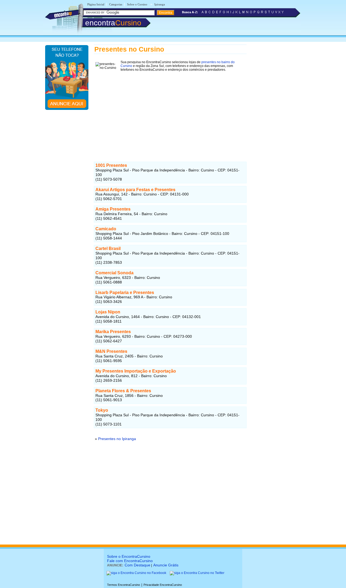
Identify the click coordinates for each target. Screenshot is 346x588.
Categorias (115, 4)
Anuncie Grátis (165, 565)
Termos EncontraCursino (123, 584)
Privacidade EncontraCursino (163, 584)
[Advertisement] (170, 111)
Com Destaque (137, 565)
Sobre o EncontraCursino (128, 556)
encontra (113, 23)
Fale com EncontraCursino (130, 561)
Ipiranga (159, 4)
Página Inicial (95, 4)
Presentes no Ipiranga (117, 439)
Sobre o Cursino (137, 4)
